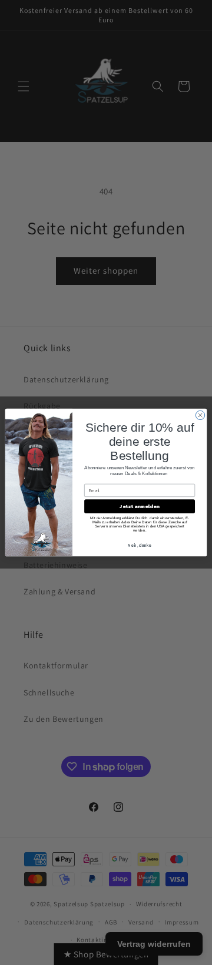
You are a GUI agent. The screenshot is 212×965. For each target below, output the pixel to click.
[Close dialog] (200, 415)
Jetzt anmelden (139, 506)
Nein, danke (139, 545)
